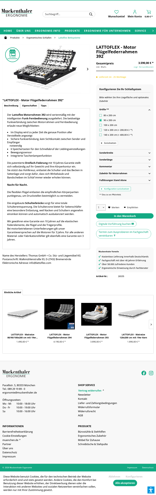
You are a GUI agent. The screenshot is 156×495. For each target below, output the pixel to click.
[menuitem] (69, 14)
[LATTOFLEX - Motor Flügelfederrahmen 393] (96, 314)
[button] (150, 489)
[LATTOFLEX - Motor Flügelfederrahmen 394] (59, 314)
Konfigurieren (134, 476)
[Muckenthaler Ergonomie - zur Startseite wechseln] (17, 14)
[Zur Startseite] (5, 38)
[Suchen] (91, 14)
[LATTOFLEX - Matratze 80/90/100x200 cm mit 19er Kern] (22, 314)
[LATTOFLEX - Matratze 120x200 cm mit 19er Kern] (133, 314)
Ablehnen (114, 476)
